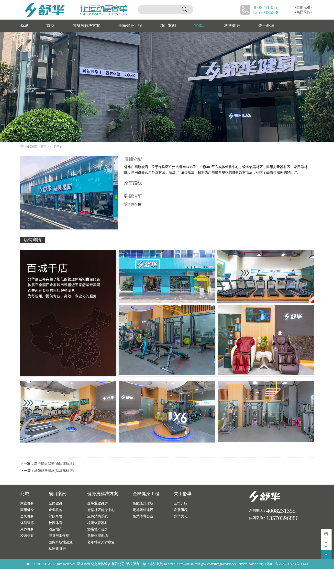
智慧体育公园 (143, 516)
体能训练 (27, 523)
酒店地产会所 (97, 529)
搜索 (184, 9)
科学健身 (232, 25)
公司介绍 (181, 503)
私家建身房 (57, 548)
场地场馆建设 (143, 510)
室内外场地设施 (61, 542)
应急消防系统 (97, 516)
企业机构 (55, 510)
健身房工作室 (59, 535)
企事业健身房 (97, 503)
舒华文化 (181, 516)
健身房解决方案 (86, 25)
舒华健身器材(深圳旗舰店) (54, 471)
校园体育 (27, 535)
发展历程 (181, 510)
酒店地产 (55, 529)
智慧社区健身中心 (101, 510)
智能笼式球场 (143, 503)
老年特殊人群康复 (101, 542)
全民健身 (27, 516)
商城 (24, 25)
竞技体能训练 (97, 535)
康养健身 (27, 529)
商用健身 (27, 510)
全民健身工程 (130, 25)
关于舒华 (266, 25)
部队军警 (55, 516)
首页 (50, 25)
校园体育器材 (97, 523)
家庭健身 (27, 503)
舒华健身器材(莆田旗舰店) (54, 463)
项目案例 (168, 25)
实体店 (200, 25)
